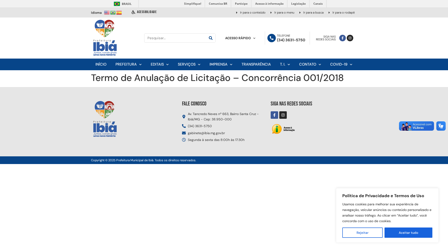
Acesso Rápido (238, 38)
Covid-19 (338, 64)
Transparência (256, 64)
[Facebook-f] (342, 38)
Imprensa (219, 64)
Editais (157, 64)
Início (100, 64)
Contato (307, 64)
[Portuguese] (113, 12)
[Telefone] (271, 38)
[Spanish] (119, 12)
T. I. (282, 64)
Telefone (283, 36)
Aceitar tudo (408, 233)
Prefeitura (126, 64)
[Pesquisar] (210, 38)
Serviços (187, 64)
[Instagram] (350, 38)
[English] (107, 12)
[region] (387, 215)
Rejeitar (362, 233)
